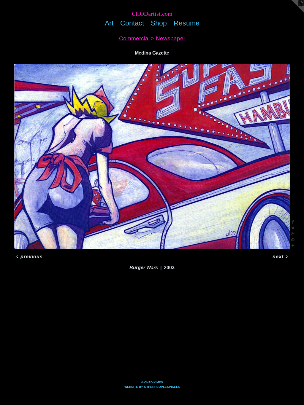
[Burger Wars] (152, 156)
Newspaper (170, 38)
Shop (159, 23)
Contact (132, 23)
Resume (187, 23)
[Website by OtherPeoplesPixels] (292, 12)
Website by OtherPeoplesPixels (152, 386)
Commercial (134, 38)
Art (109, 23)
